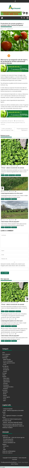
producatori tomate (10, 122)
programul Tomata (19, 122)
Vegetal (4, 376)
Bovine (2, 175)
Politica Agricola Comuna (9, 363)
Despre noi (5, 435)
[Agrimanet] (2, 18)
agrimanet (11, 28)
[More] (9, 55)
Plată (4, 449)
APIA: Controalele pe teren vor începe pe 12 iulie (7, 129)
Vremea (5, 371)
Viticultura (5, 388)
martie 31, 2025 (5, 219)
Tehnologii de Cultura (8, 386)
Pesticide (5, 383)
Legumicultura (4, 120)
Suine (4, 400)
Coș (4, 447)
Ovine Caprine (12, 175)
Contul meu (6, 446)
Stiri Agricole (10, 120)
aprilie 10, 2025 (5, 191)
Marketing (4, 357)
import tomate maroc (19, 120)
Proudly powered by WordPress (9, 462)
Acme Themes (14, 464)
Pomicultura (6, 385)
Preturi (4, 364)
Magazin (4, 444)
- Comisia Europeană (7, 408)
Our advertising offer (8, 439)
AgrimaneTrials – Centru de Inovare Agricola (13, 437)
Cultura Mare (6, 378)
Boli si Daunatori (6, 354)
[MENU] (28, 18)
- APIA (3, 414)
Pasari (4, 398)
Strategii (4, 373)
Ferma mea (6, 368)
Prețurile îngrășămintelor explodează (22, 129)
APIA (3, 352)
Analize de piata (7, 359)
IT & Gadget (5, 356)
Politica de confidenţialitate (8, 451)
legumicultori (3, 122)
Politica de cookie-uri (7, 453)
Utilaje (3, 374)
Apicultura (5, 392)
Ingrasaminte (6, 380)
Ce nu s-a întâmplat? (8, 361)
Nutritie (6, 175)
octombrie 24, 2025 (6, 166)
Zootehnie (4, 390)
